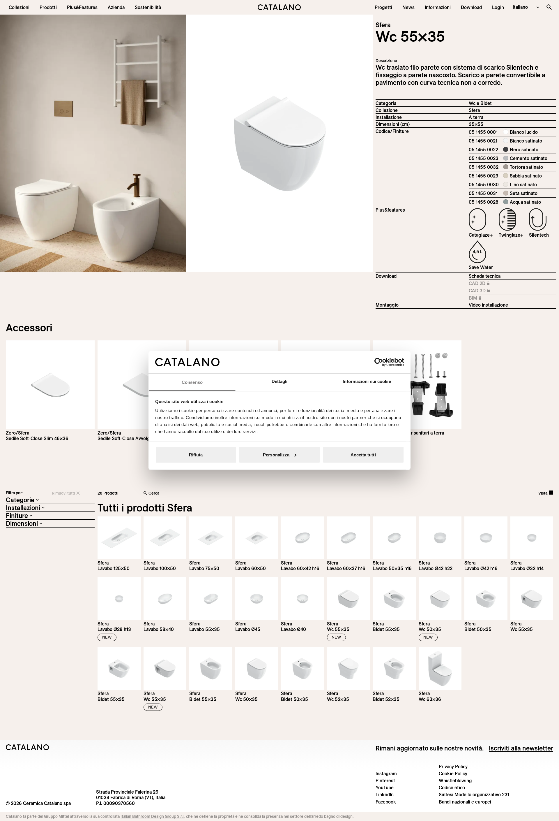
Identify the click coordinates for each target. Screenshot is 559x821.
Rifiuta (196, 454)
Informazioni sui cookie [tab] (367, 381)
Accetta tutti (363, 454)
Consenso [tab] (192, 382)
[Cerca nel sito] (549, 7)
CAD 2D (488, 283)
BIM (488, 298)
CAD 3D (488, 291)
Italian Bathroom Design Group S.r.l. (152, 816)
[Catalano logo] (279, 7)
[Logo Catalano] (27, 747)
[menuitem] (82, 7)
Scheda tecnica (484, 276)
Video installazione (488, 305)
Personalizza (276, 454)
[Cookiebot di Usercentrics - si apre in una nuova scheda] (378, 362)
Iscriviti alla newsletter (521, 748)
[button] (19, 7)
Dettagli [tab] (280, 381)
